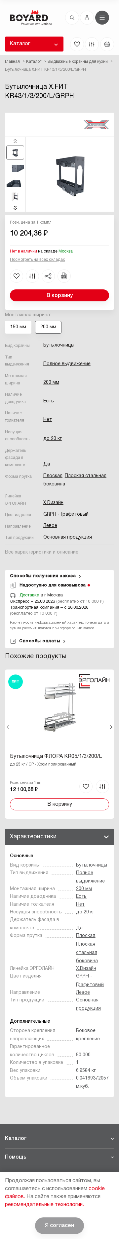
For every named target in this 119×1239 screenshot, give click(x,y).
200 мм (51, 382)
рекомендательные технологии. (44, 1204)
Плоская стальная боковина (87, 952)
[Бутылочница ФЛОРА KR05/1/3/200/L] (59, 744)
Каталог (20, 44)
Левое (50, 526)
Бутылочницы (58, 345)
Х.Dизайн (53, 503)
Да (46, 464)
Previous (15, 141)
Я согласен (59, 1225)
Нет (47, 420)
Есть (48, 401)
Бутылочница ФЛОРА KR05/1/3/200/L (56, 756)
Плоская (52, 476)
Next (15, 208)
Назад (8, 727)
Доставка (29, 595)
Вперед (110, 727)
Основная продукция (67, 537)
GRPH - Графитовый (66, 514)
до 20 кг (52, 439)
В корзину (60, 295)
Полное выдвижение (67, 364)
